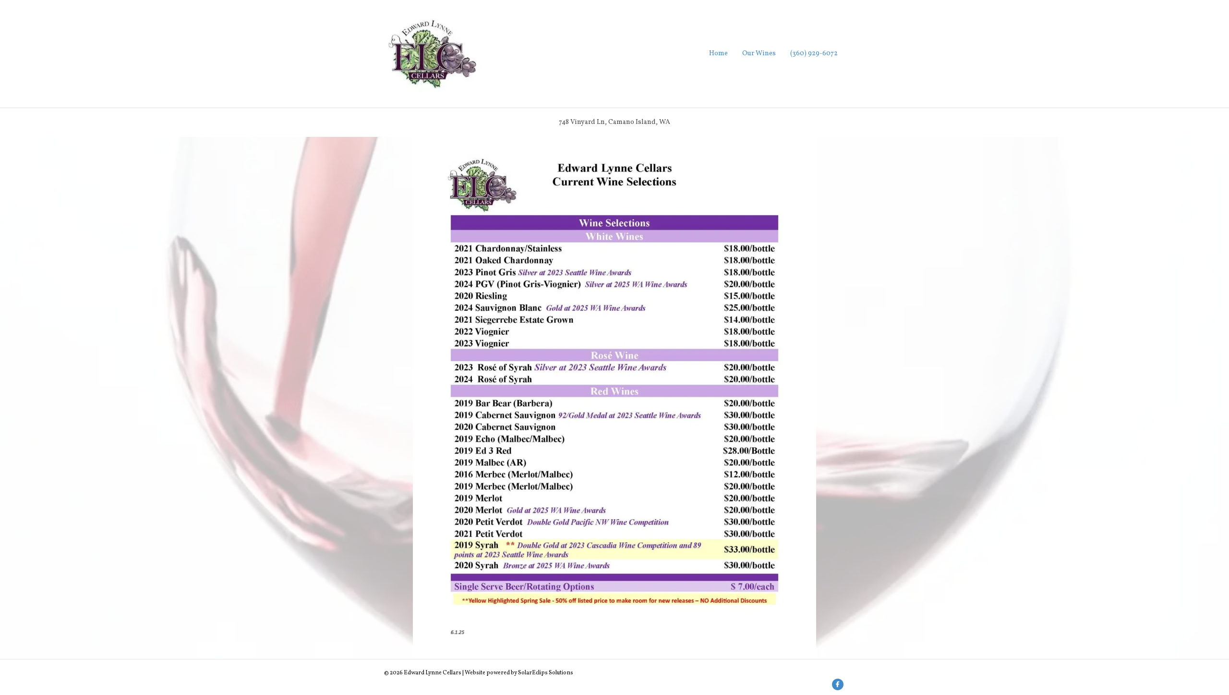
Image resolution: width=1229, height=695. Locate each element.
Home (718, 53)
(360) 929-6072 (814, 53)
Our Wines (759, 53)
